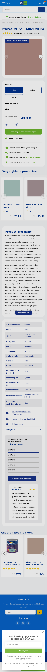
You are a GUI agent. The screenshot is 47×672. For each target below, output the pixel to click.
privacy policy (20, 658)
